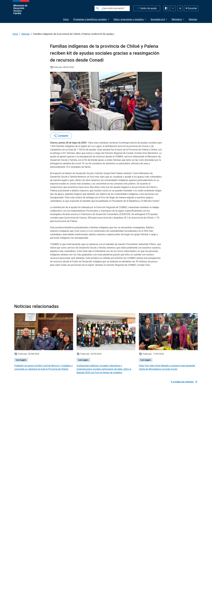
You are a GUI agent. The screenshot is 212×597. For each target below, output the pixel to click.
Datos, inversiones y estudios (128, 19)
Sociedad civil (158, 19)
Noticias (193, 19)
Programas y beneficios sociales (90, 19)
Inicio (66, 19)
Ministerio (177, 19)
